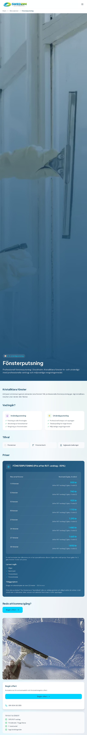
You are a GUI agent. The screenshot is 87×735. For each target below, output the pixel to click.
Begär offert (11, 610)
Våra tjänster (14, 11)
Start (4, 11)
